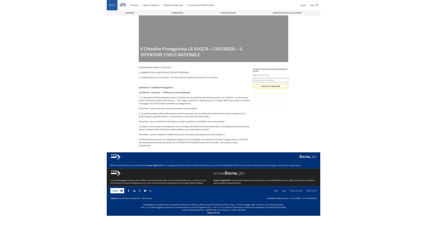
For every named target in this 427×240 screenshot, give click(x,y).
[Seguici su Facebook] (128, 190)
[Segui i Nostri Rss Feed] (150, 190)
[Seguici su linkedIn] (134, 190)
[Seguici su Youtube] (145, 190)
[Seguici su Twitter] (139, 190)
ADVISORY (129, 13)
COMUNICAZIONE (228, 13)
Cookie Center (311, 190)
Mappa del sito (213, 212)
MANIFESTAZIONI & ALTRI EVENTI (287, 13)
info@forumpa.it (282, 198)
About (276, 190)
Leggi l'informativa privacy (261, 75)
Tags (284, 190)
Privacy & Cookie (296, 190)
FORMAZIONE (177, 13)
